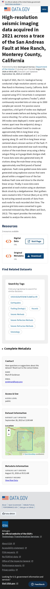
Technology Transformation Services (20, 536)
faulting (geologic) (18, 308)
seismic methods (17, 314)
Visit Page (36, 241)
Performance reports (12, 565)
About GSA (7, 543)
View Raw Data (11, 480)
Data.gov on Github (26, 507)
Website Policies (28, 505)
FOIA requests (9, 552)
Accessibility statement (13, 547)
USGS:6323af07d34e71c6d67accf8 (24, 297)
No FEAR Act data (10, 556)
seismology (15, 332)
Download (36, 255)
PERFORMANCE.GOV (10, 507)
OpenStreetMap (30, 454)
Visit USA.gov (9, 583)
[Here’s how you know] (25, 3)
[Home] (17, 9)
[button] (9, 430)
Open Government (14, 505)
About (4, 505)
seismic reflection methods (22, 320)
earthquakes (16, 303)
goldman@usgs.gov (14, 381)
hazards (35, 308)
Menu (44, 9)
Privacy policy (8, 569)
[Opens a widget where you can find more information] (37, 584)
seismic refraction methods (22, 326)
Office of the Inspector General (16, 561)
